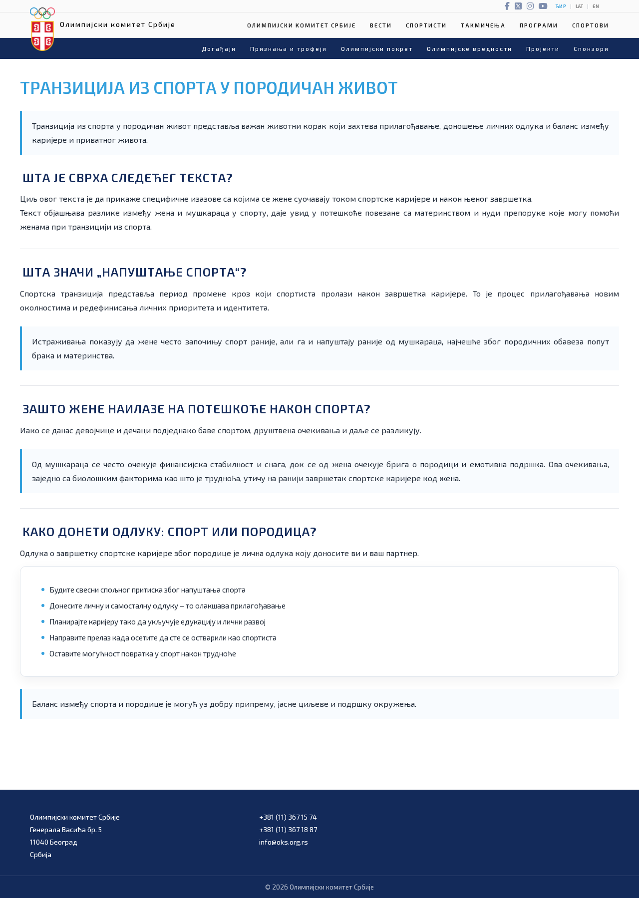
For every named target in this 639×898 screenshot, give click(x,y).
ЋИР (561, 6)
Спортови (590, 25)
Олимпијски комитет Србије (301, 25)
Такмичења (483, 25)
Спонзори (591, 48)
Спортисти (426, 25)
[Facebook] (507, 6)
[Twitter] (518, 6)
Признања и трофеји (288, 48)
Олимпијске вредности (469, 48)
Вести (381, 25)
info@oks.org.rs (283, 842)
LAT (579, 6)
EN (596, 6)
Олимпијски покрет (377, 48)
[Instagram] (530, 6)
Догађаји (219, 48)
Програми (539, 25)
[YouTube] (543, 6)
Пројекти (543, 48)
